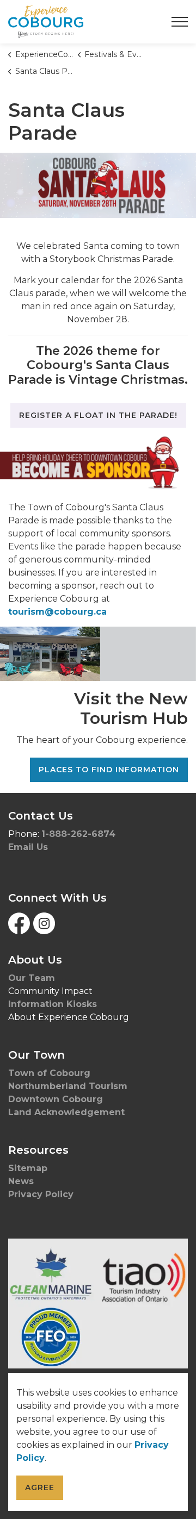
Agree (39, 1487)
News (21, 1181)
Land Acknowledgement (67, 1112)
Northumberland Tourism (69, 1086)
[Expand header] (179, 21)
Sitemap (27, 1168)
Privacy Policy (41, 1194)
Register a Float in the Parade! (98, 415)
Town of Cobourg (50, 1073)
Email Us (28, 847)
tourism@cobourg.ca (57, 612)
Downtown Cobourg (57, 1099)
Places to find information (109, 769)
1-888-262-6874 (78, 834)
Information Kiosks (52, 1004)
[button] (98, 1303)
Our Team (31, 978)
